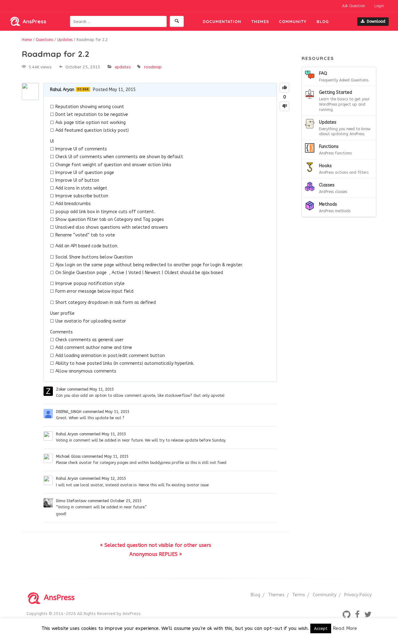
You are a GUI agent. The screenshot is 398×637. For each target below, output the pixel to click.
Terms (298, 595)
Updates (123, 67)
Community (293, 21)
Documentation (222, 21)
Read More (345, 628)
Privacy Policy (358, 595)
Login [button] (379, 6)
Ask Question (353, 6)
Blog (323, 21)
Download (376, 21)
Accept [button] (320, 628)
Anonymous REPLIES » (155, 554)
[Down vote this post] (284, 106)
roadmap (153, 67)
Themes (260, 21)
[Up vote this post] (284, 87)
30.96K (83, 89)
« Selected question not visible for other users (155, 545)
